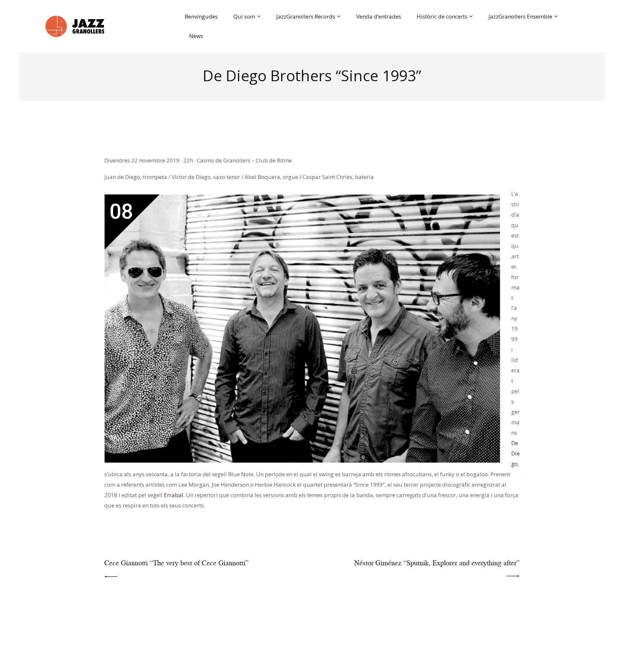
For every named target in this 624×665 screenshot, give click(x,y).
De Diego (515, 453)
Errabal (173, 495)
